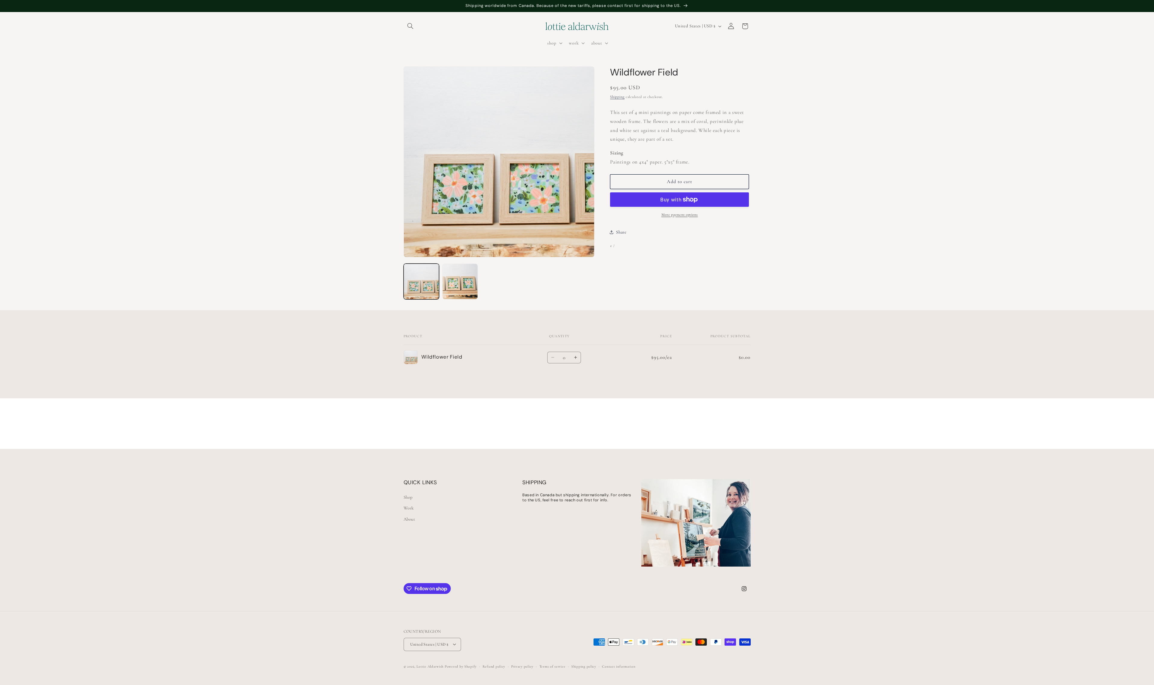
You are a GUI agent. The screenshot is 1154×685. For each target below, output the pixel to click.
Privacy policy (522, 666)
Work (409, 507)
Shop (408, 497)
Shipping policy (583, 666)
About (409, 518)
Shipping (617, 96)
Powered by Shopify (461, 666)
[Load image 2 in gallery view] (460, 281)
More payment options (679, 214)
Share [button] (621, 232)
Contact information (618, 666)
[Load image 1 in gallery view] (421, 281)
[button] (410, 26)
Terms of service (552, 666)
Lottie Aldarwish (430, 666)
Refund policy (494, 666)
